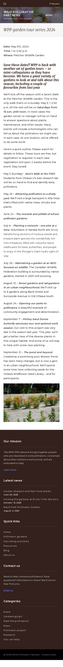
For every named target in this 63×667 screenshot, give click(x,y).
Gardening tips (13, 616)
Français (54, 3)
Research (9, 635)
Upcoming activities (16, 541)
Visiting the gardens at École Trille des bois (31, 499)
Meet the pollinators (16, 621)
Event (7, 612)
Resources (10, 546)
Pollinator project (15, 630)
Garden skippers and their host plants (27, 491)
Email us (8, 590)
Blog (6, 550)
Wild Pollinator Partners (19, 15)
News (7, 625)
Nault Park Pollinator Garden (22, 507)
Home (7, 532)
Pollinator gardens (15, 536)
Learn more (10, 470)
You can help (12, 639)
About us (9, 555)
